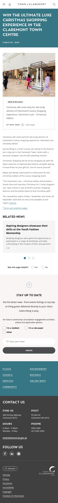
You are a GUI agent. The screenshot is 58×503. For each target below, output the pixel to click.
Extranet (11, 468)
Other (9, 332)
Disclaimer (7, 483)
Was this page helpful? (18, 267)
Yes (36, 267)
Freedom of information (13, 496)
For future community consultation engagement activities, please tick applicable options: (29, 321)
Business (35, 375)
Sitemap (6, 475)
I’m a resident (12, 328)
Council (8, 375)
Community (10, 387)
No (46, 267)
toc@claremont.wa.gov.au (15, 438)
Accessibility (8, 487)
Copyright (7, 491)
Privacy (6, 479)
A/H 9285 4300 (37, 431)
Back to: (9, 42)
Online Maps (38, 381)
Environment (38, 369)
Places (7, 369)
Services (8, 381)
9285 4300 (35, 428)
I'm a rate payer (35, 328)
